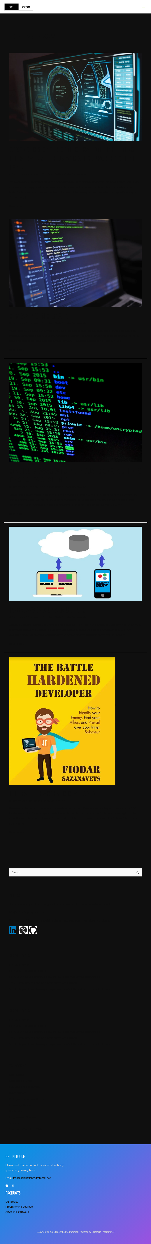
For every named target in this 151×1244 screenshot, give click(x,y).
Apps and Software (20, 1080)
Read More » (16, 206)
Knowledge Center (20, 1105)
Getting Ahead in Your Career (26, 1099)
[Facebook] (7, 1185)
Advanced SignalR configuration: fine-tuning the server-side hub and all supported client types (72, 158)
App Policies (16, 1075)
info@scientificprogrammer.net (27, 912)
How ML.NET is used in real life (27, 970)
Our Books (34, 801)
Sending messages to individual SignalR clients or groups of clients (75, 475)
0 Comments (17, 174)
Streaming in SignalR (38, 315)
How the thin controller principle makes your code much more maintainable (54, 977)
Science (14, 1123)
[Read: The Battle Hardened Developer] (62, 720)
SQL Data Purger (19, 964)
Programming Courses (22, 1117)
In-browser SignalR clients (47, 610)
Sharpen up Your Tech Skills (44, 174)
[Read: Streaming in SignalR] (75, 263)
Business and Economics (24, 1087)
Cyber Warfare (17, 1093)
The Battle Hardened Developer (52, 793)
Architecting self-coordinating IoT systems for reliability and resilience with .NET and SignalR (64, 989)
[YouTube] (13, 1185)
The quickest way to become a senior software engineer (43, 983)
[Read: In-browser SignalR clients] (75, 563)
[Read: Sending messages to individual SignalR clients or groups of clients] (75, 412)
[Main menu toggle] (143, 7)
